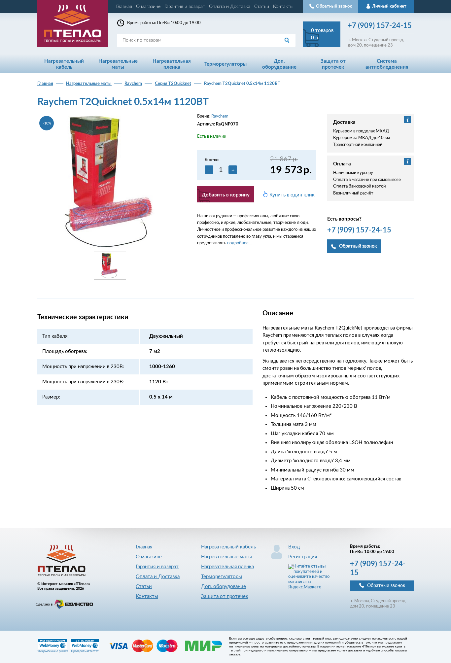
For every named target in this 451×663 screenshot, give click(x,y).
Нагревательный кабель (228, 546)
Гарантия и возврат (184, 6)
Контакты (283, 6)
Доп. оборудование (223, 586)
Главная (124, 6)
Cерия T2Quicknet (173, 84)
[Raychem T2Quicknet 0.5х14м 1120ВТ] (110, 181)
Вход (294, 546)
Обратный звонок (386, 585)
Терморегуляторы (221, 576)
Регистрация (302, 556)
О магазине (148, 6)
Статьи (261, 6)
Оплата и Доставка (229, 6)
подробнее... (239, 243)
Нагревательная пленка (227, 566)
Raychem (133, 84)
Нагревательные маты (89, 84)
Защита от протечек (224, 596)
